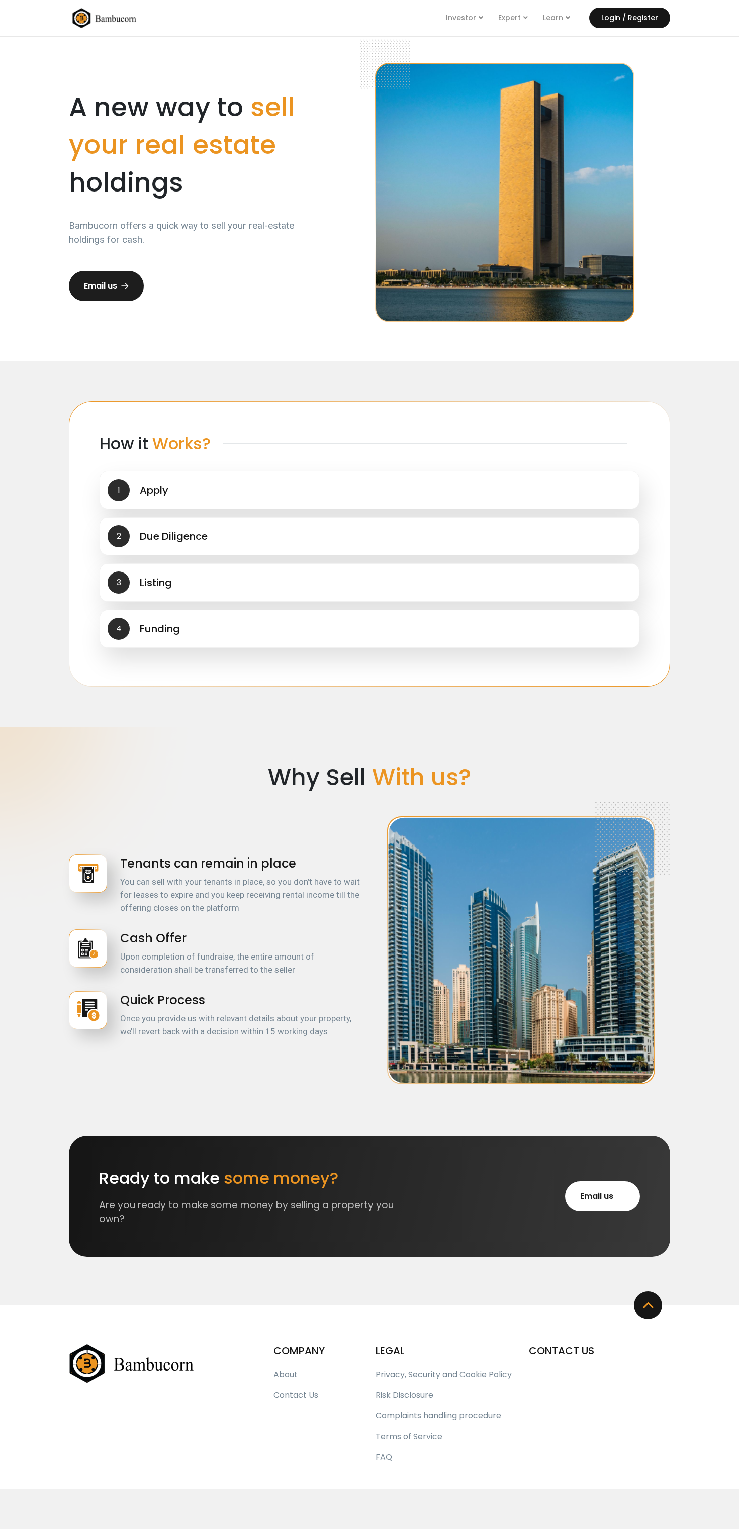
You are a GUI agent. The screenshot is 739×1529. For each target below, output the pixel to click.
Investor (461, 18)
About (285, 1374)
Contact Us (295, 1395)
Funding (148, 629)
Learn (553, 18)
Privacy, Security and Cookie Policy (444, 1374)
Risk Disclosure (404, 1395)
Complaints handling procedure (438, 1415)
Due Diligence (162, 536)
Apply (143, 490)
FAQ (384, 1457)
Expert (509, 18)
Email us (100, 286)
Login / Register (629, 18)
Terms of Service (409, 1436)
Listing (144, 583)
